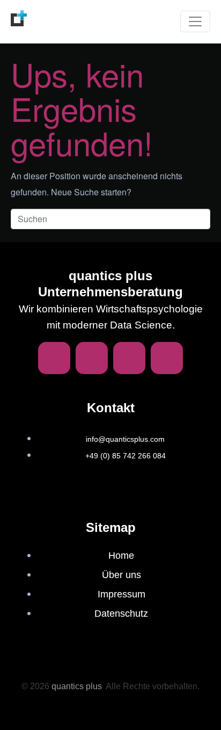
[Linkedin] (54, 358)
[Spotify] (129, 358)
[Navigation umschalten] (195, 21)
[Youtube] (167, 358)
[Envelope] (92, 358)
